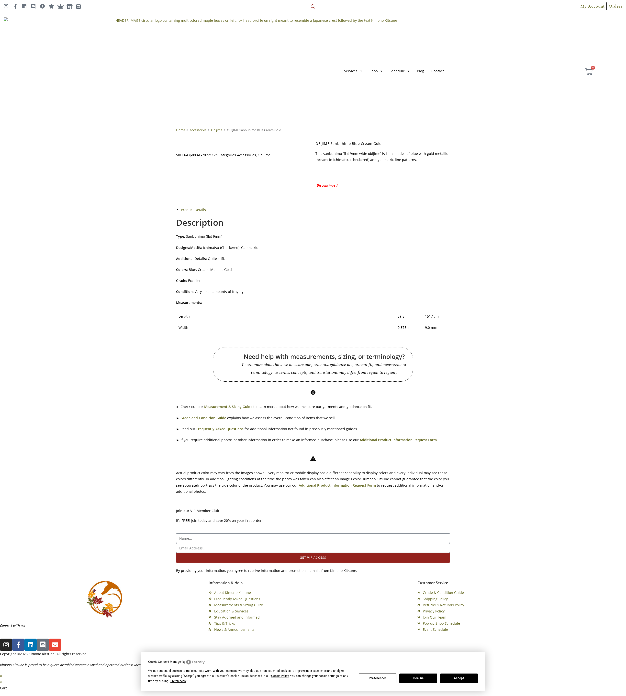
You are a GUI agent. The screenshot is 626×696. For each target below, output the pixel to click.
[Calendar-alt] (78, 6)
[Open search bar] (313, 6)
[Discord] (33, 6)
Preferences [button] (178, 681)
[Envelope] (55, 645)
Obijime (216, 130)
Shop (373, 71)
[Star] (51, 6)
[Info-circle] (42, 6)
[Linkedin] (24, 6)
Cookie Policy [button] (280, 676)
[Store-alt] (69, 6)
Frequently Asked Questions (220, 429)
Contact (437, 71)
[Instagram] (6, 6)
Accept (459, 678)
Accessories (198, 130)
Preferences (378, 678)
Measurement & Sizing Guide (228, 406)
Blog (420, 71)
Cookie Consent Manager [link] (165, 662)
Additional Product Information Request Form (398, 440)
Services (351, 71)
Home (180, 130)
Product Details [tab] (193, 209)
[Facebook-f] (15, 6)
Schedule (397, 71)
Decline (418, 678)
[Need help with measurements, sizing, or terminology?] (229, 364)
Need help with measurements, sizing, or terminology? (324, 356)
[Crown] (60, 6)
